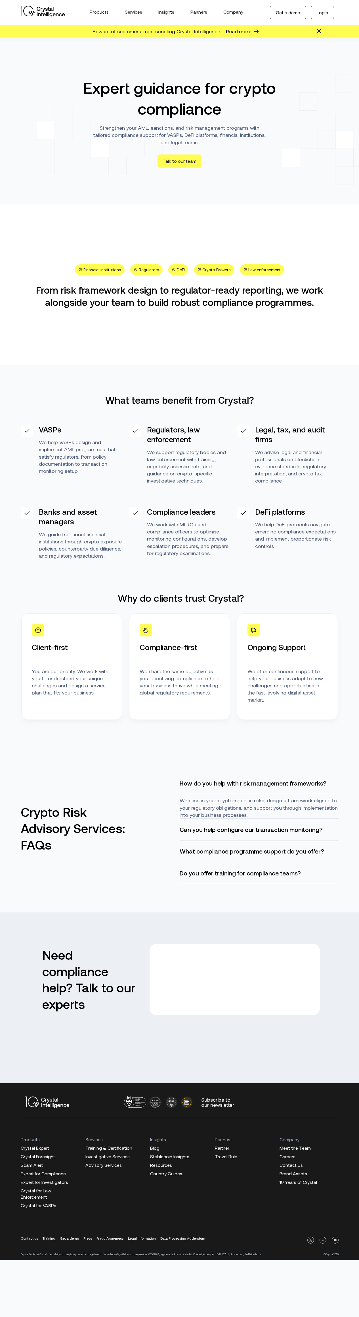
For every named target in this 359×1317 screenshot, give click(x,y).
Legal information (142, 1238)
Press (87, 1238)
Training (49, 1238)
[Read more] (256, 31)
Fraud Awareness (109, 1238)
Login (322, 12)
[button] (100, 269)
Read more (238, 31)
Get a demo (288, 12)
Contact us (29, 1238)
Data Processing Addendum (182, 1238)
